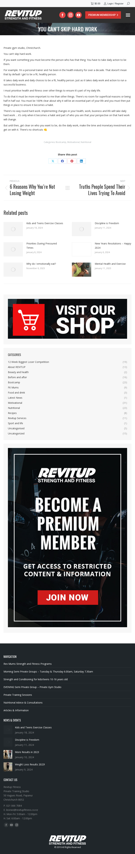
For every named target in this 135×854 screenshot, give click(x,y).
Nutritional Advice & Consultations (23, 702)
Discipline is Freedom (107, 223)
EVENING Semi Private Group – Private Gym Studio (32, 687)
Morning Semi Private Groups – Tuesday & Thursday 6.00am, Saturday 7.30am (48, 671)
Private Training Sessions (18, 694)
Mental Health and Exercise (110, 263)
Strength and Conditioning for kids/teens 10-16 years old (36, 679)
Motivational (73, 142)
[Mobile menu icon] (127, 15)
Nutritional (86, 142)
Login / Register (115, 3)
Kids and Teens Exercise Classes (44, 223)
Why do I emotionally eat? (41, 263)
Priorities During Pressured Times (41, 245)
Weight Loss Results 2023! (30, 764)
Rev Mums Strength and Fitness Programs (28, 663)
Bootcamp (61, 142)
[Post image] (13, 229)
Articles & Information (16, 710)
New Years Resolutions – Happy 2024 (113, 245)
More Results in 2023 (27, 752)
